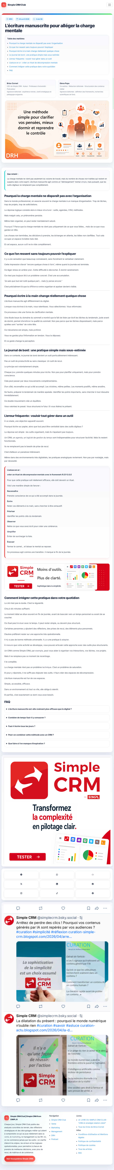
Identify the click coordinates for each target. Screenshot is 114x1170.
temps (49, 437)
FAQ (11, 70)
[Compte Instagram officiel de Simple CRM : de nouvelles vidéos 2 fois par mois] (21, 894)
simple (84, 182)
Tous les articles (85, 1149)
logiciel (29, 437)
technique (46, 667)
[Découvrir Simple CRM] (57, 810)
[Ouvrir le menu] (109, 5)
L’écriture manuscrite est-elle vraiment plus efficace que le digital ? (40, 709)
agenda (19, 437)
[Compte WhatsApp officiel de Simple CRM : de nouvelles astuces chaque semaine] (57, 875)
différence (34, 286)
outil (26, 244)
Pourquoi (8, 226)
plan (30, 270)
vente (6, 1137)
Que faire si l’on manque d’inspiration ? (26, 743)
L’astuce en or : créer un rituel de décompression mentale (33, 63)
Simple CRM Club (58, 1120)
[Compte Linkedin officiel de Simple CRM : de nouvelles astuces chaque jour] (57, 884)
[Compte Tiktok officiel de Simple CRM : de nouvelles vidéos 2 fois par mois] (57, 894)
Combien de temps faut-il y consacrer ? (27, 717)
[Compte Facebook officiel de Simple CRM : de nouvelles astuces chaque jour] (92, 884)
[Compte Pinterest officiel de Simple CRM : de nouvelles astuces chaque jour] (92, 894)
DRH (10, 19)
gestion (39, 437)
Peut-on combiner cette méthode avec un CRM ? (31, 735)
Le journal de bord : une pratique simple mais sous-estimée (34, 55)
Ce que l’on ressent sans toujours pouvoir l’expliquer (31, 47)
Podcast (54, 1139)
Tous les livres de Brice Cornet (91, 1127)
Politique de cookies (86, 1145)
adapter (65, 639)
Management (56, 1131)
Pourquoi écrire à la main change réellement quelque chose (34, 51)
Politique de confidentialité (89, 1141)
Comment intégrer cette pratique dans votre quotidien (32, 66)
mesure (9, 645)
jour (13, 372)
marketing (16, 1137)
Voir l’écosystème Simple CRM (19, 1159)
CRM (70, 210)
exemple (39, 651)
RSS (80, 1153)
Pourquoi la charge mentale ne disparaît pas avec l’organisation (36, 43)
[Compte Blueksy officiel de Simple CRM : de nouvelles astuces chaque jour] (92, 875)
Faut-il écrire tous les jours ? (21, 726)
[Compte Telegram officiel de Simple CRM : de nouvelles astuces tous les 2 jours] (21, 875)
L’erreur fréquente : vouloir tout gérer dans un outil (30, 59)
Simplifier (11, 532)
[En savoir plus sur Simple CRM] (57, 577)
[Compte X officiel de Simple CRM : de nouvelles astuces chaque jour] (21, 884)
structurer (47, 210)
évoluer (20, 623)
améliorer (26, 321)
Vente (53, 1124)
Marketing (55, 1127)
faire (52, 264)
